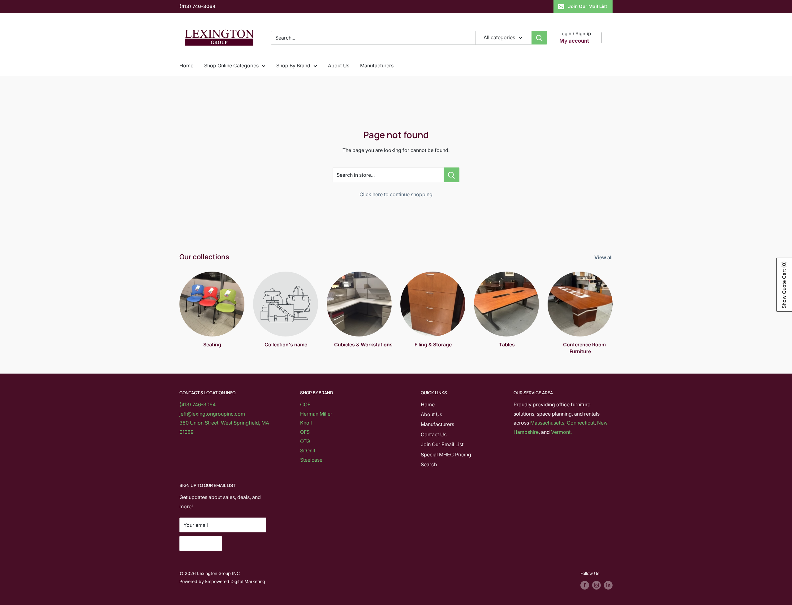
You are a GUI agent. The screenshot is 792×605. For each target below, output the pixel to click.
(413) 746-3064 (197, 6)
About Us (338, 65)
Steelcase (311, 460)
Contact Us (433, 434)
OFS (305, 432)
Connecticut (581, 423)
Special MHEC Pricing (446, 454)
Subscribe (201, 543)
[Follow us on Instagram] (596, 585)
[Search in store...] (451, 174)
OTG (305, 441)
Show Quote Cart (784, 284)
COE (305, 404)
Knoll (306, 423)
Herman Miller (316, 414)
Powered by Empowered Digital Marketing (222, 581)
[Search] (539, 37)
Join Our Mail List (587, 6)
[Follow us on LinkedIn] (608, 585)
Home (186, 65)
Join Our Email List (442, 444)
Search (429, 464)
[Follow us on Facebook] (584, 585)
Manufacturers (377, 65)
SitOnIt (307, 450)
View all (604, 257)
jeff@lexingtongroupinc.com (212, 414)
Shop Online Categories (231, 65)
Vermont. (561, 432)
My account (574, 41)
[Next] (612, 307)
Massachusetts (547, 423)
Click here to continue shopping (396, 194)
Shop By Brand (293, 65)
